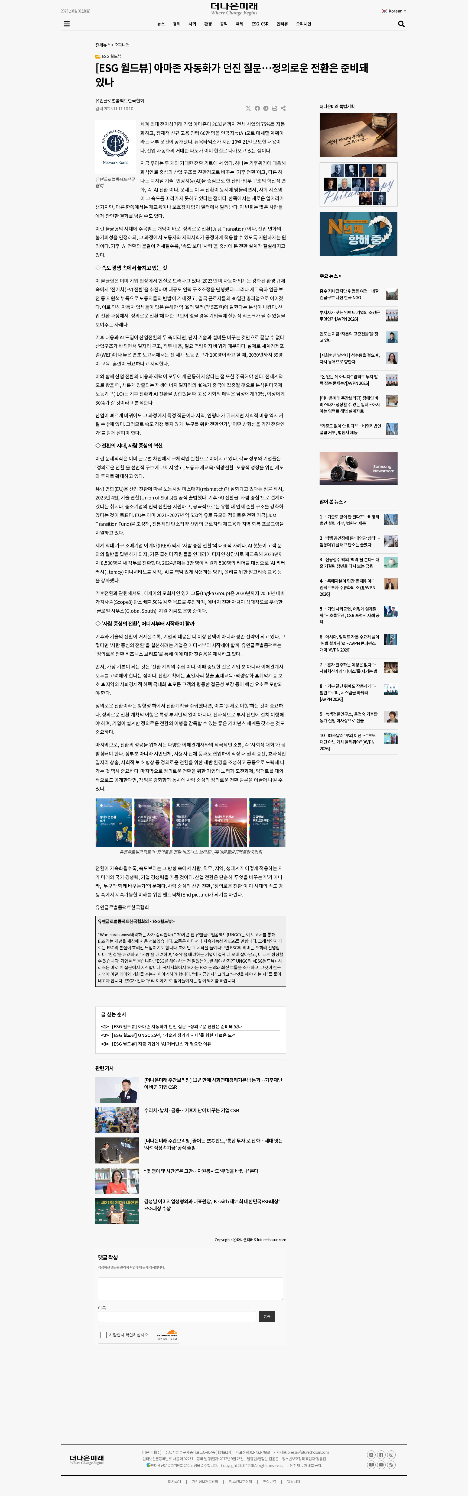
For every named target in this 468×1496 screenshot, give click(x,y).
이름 (102, 1308)
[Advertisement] (359, 863)
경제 (176, 24)
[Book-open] (371, 1464)
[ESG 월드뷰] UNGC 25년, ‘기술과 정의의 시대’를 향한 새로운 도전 (174, 1035)
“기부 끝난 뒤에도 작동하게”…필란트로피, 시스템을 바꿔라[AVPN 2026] (348, 692)
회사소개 (174, 1481)
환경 (208, 24)
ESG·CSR (259, 24)
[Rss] (391, 1464)
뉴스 (161, 24)
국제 (239, 24)
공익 (223, 24)
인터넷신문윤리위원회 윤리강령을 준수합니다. (184, 1465)
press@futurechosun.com (308, 1452)
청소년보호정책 (240, 1481)
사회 (192, 24)
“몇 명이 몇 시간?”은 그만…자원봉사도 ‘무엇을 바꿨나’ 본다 (201, 1171)
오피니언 (303, 24)
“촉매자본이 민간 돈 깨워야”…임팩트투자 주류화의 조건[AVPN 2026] (348, 587)
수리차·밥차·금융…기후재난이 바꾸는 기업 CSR (191, 1110)
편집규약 (269, 1481)
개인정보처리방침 (205, 1481)
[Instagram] (391, 1454)
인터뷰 (282, 24)
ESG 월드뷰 (111, 56)
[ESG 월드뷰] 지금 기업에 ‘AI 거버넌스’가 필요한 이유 (161, 1044)
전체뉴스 (102, 45)
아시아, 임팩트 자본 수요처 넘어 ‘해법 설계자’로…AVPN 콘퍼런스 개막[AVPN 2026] (349, 643)
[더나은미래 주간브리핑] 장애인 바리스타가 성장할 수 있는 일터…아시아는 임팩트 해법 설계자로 (350, 404)
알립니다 (293, 1481)
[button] (248, 108)
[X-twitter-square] (371, 1454)
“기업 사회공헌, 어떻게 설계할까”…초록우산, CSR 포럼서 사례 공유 (349, 615)
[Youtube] (381, 1464)
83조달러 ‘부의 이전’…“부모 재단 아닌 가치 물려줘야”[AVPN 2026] (348, 742)
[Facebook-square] (381, 1454)
